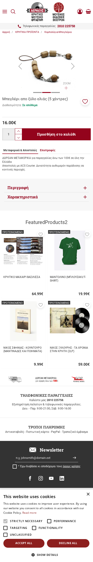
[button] (85, 101)
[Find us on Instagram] (40, 478)
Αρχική (6, 32)
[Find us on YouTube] (51, 478)
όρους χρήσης (71, 466)
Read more (29, 513)
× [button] (88, 494)
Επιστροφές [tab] (47, 150)
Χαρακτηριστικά (22, 196)
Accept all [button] (23, 543)
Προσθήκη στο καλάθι (56, 134)
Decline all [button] (68, 543)
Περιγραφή (18, 187)
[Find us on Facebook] (30, 478)
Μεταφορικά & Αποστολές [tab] (20, 150)
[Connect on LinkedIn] (61, 478)
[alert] (46, 525)
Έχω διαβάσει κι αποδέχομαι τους (50, 466)
